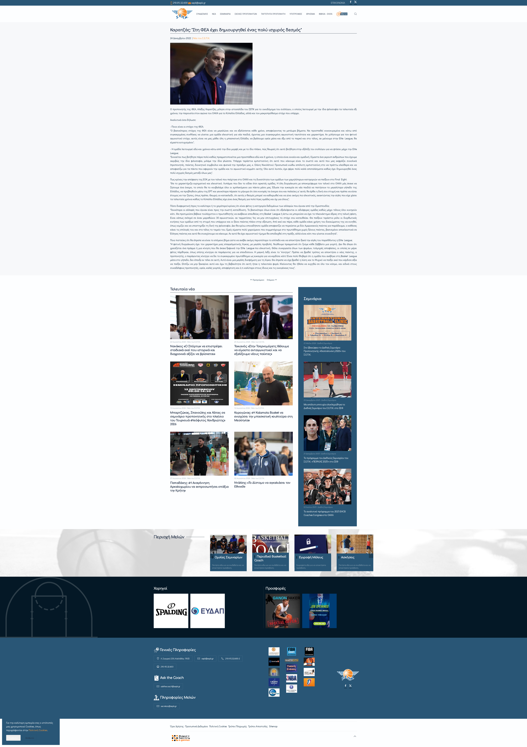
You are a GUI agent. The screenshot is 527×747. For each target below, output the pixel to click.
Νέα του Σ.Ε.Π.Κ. (201, 38)
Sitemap (273, 726)
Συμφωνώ (13, 737)
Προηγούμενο (258, 279)
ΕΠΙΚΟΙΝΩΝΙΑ (338, 2)
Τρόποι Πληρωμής (237, 726)
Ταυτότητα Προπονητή (273, 13)
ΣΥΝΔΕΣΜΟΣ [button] (202, 13)
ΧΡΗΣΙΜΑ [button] (310, 13)
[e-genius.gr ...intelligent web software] (180, 737)
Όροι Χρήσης (177, 726)
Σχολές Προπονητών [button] (246, 13)
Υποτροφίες (296, 13)
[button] (343, 13)
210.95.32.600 (180, 2)
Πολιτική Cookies (218, 726)
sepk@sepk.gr (198, 2)
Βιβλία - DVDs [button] (325, 13)
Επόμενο (270, 279)
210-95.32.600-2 (232, 658)
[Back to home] (182, 14)
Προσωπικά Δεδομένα (196, 726)
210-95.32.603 (167, 666)
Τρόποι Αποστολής (257, 726)
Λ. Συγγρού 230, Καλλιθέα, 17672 (175, 658)
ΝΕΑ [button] (214, 13)
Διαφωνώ (29, 737)
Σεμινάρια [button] (225, 13)
